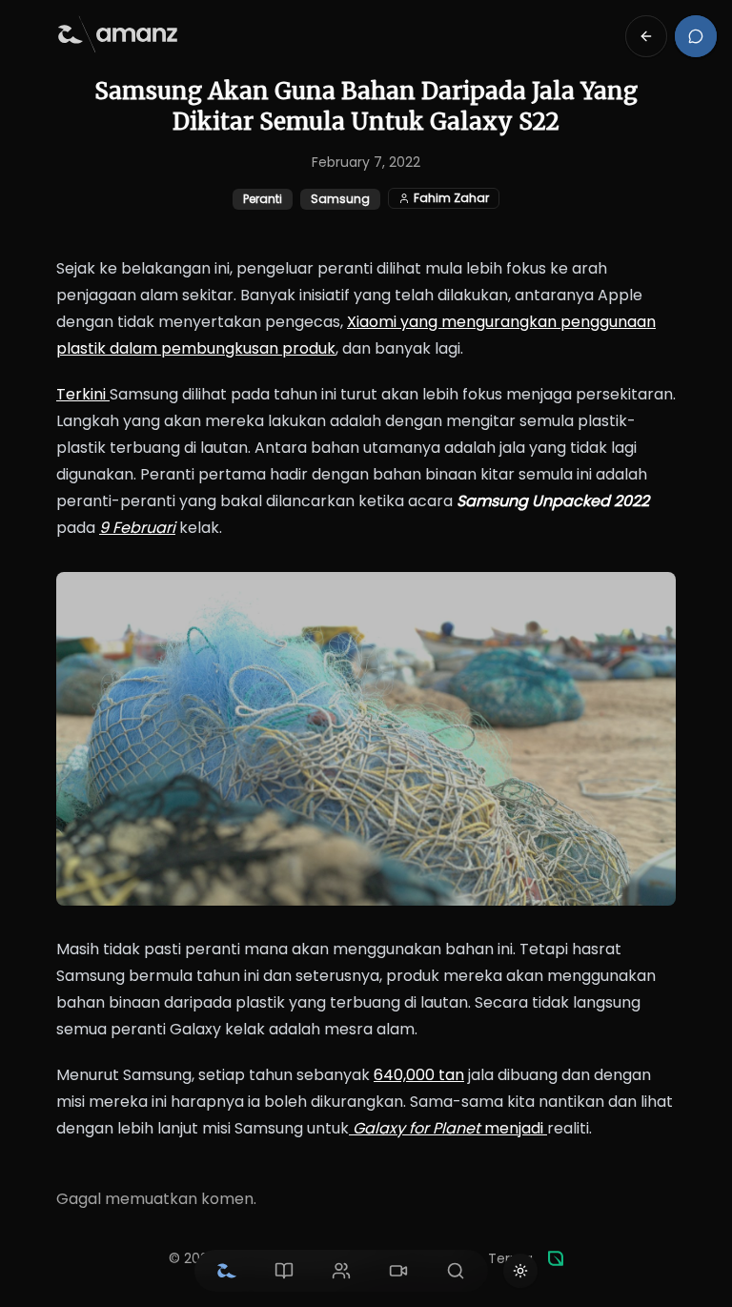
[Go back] (646, 36)
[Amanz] (555, 1258)
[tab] (226, 1271)
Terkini (83, 394)
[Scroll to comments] (696, 36)
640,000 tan (419, 1075)
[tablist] (341, 1271)
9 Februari (137, 528)
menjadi (450, 1128)
